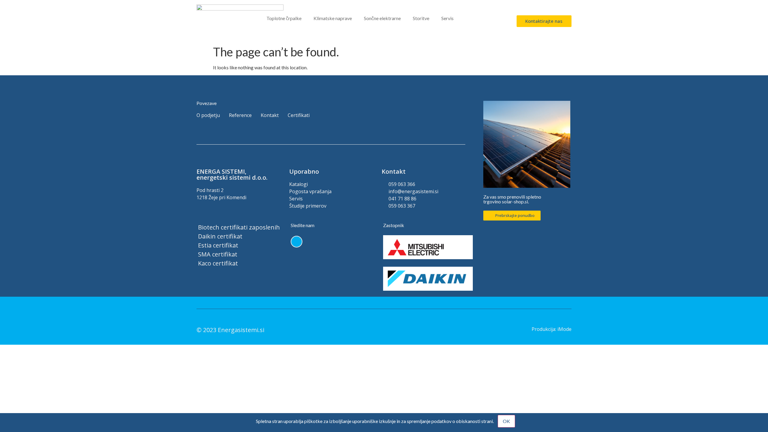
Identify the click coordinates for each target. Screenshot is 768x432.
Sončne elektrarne (382, 18)
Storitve (421, 18)
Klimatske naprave (333, 18)
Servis (447, 18)
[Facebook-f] (296, 242)
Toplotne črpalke (284, 18)
